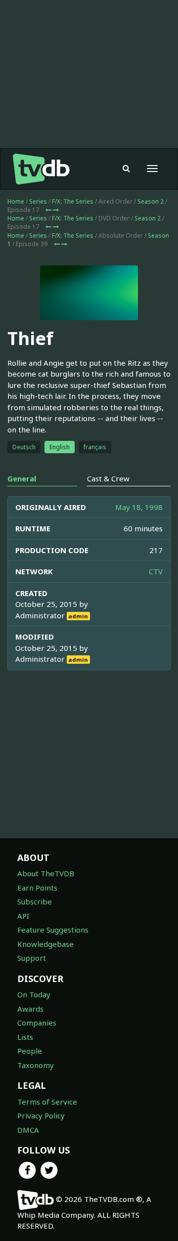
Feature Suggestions (53, 930)
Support (31, 958)
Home (15, 201)
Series (38, 201)
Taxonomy (35, 1065)
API (23, 916)
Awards (30, 1009)
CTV (156, 571)
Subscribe (34, 901)
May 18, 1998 (139, 507)
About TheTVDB (45, 873)
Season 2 (150, 201)
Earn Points (37, 888)
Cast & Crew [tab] (108, 478)
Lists (25, 1037)
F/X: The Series (72, 201)
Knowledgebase (45, 944)
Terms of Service (47, 1102)
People (29, 1051)
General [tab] (21, 478)
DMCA (28, 1130)
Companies (36, 1022)
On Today (33, 994)
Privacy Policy (41, 1115)
